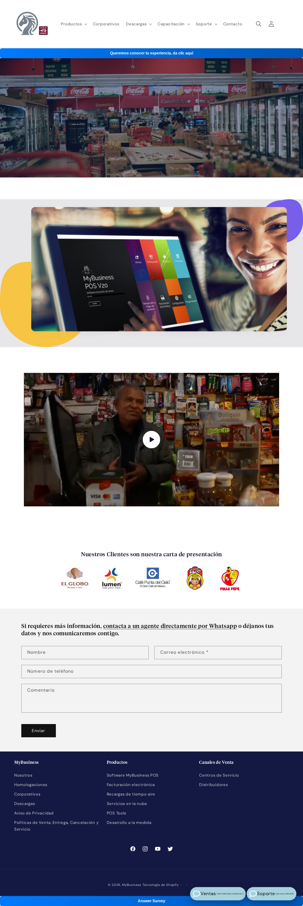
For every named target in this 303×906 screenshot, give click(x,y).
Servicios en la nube (127, 803)
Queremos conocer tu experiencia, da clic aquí (151, 53)
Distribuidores (213, 784)
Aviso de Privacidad (34, 813)
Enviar (38, 731)
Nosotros (23, 775)
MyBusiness (131, 885)
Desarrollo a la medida (129, 822)
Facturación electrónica (131, 784)
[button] (73, 24)
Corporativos (27, 794)
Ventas (222, 894)
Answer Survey (151, 901)
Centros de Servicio (219, 775)
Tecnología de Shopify (161, 885)
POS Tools (116, 813)
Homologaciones (30, 784)
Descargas (24, 803)
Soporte (275, 894)
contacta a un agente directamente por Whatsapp (170, 626)
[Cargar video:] (151, 439)
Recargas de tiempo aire (131, 794)
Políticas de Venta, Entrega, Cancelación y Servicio (56, 826)
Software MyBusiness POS (133, 775)
